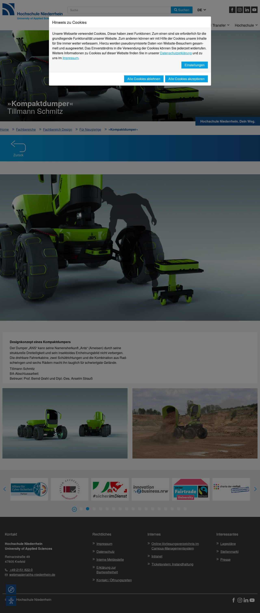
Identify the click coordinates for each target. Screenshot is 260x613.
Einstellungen (195, 65)
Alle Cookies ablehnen (143, 78)
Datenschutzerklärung (176, 53)
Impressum (70, 57)
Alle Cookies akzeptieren (186, 78)
